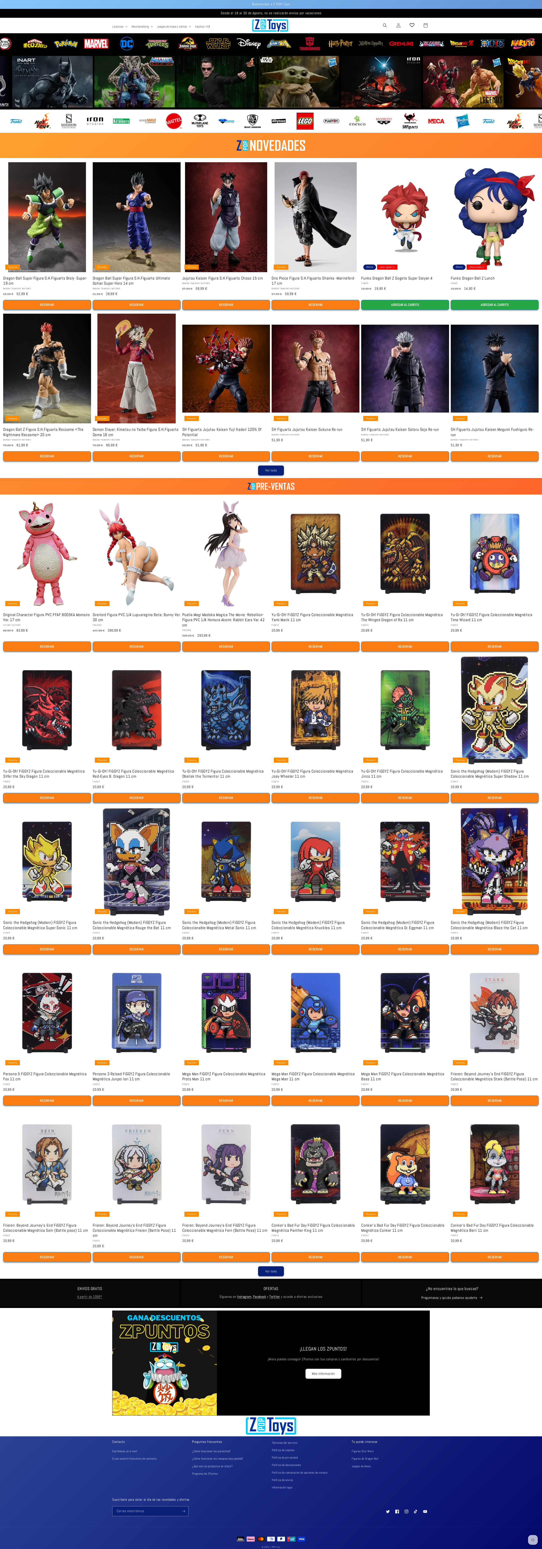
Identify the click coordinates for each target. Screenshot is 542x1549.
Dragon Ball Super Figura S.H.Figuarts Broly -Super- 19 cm (45, 281)
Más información (323, 1374)
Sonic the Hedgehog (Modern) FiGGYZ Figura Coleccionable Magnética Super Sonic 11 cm (40, 925)
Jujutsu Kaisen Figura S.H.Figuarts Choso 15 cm (222, 278)
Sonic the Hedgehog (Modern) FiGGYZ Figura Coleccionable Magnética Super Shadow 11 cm (490, 774)
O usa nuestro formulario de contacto (134, 1458)
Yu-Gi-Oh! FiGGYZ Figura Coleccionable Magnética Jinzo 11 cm (402, 774)
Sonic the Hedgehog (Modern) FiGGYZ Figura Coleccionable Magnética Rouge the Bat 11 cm (132, 925)
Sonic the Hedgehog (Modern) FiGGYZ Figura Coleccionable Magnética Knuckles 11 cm (308, 925)
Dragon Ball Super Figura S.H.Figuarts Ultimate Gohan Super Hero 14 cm (131, 281)
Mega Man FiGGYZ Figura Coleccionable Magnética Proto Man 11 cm (223, 1076)
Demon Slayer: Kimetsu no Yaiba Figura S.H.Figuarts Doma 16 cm (136, 432)
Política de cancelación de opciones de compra (300, 1472)
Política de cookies (283, 1450)
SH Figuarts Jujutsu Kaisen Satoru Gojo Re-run (400, 429)
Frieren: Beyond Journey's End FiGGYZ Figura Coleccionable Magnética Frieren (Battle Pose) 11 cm (134, 1230)
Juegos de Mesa (361, 1466)
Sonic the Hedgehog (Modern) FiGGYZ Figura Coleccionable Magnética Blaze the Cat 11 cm (489, 925)
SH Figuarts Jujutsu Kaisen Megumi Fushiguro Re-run (492, 432)
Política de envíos (282, 1480)
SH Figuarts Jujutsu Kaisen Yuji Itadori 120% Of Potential (221, 432)
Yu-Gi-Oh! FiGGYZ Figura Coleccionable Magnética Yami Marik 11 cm (312, 617)
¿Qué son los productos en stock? (212, 1466)
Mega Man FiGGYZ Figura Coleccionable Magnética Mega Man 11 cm (313, 1076)
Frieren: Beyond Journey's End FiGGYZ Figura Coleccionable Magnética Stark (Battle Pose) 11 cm (494, 1076)
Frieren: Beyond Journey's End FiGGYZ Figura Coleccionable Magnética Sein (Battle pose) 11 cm (45, 1228)
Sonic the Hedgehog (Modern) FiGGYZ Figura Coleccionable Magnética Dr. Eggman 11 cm (397, 925)
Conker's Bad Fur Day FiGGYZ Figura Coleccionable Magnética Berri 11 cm (492, 1228)
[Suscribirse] (183, 1511)
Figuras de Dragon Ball (365, 1458)
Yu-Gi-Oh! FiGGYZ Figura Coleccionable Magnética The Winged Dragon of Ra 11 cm (402, 617)
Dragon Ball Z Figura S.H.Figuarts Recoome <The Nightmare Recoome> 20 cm (43, 432)
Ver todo (271, 470)
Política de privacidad (285, 1457)
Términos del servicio (284, 1443)
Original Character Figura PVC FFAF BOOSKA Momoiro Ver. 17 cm (46, 617)
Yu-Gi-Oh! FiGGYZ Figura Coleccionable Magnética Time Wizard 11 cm (491, 617)
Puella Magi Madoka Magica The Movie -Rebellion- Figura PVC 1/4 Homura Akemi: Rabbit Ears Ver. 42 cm (223, 620)
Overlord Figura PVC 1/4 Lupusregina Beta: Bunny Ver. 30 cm (136, 617)
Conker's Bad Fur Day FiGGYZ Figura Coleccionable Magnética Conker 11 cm (402, 1228)
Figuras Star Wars (362, 1451)
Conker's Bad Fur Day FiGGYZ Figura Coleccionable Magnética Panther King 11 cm (313, 1228)
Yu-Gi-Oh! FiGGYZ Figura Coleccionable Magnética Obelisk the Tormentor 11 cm (223, 774)
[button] (119, 26)
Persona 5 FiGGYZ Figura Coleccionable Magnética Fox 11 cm (45, 1076)
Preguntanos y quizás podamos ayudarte (449, 1297)
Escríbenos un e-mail (124, 1451)
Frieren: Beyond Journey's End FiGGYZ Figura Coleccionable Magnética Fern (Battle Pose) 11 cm (224, 1228)
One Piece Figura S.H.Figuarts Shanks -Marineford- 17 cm (313, 281)
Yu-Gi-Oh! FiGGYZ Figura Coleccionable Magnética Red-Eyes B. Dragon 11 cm (133, 774)
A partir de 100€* (89, 1296)
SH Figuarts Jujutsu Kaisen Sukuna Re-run (307, 429)
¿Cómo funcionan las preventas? (211, 1451)
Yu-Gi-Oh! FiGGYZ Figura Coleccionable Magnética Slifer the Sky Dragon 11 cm (44, 774)
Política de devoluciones (286, 1465)
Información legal (282, 1487)
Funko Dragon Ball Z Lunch (473, 278)
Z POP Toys (275, 1547)
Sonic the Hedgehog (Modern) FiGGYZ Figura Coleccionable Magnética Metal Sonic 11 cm (219, 925)
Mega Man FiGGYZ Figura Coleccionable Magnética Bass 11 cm (402, 1076)
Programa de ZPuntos (205, 1474)
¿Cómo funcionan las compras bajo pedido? (217, 1458)
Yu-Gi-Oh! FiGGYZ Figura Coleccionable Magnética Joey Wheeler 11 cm (312, 774)
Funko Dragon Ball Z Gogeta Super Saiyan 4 (397, 278)
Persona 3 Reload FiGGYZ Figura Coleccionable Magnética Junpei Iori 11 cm (131, 1076)
